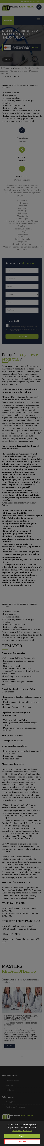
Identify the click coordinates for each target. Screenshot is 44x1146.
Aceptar (22, 1136)
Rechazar (22, 1142)
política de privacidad (22, 1130)
